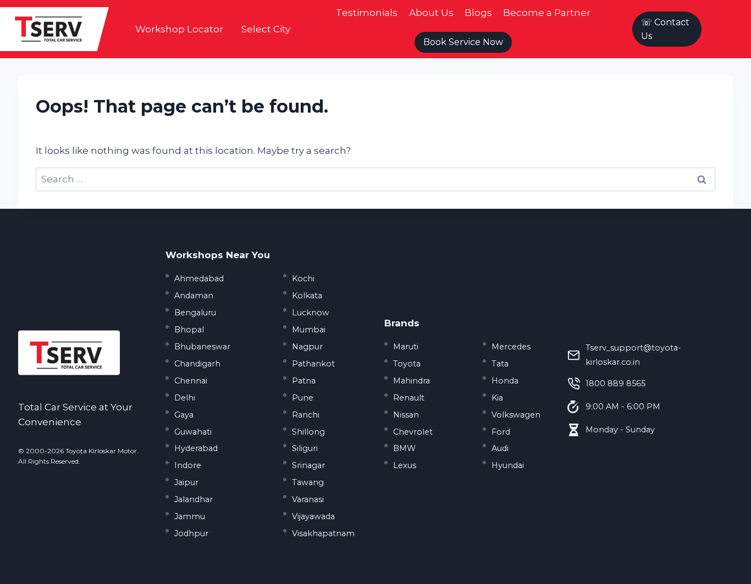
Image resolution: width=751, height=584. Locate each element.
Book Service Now (463, 42)
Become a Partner (546, 12)
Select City (265, 29)
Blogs (478, 12)
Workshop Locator (179, 29)
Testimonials (366, 12)
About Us (431, 12)
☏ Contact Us (665, 29)
